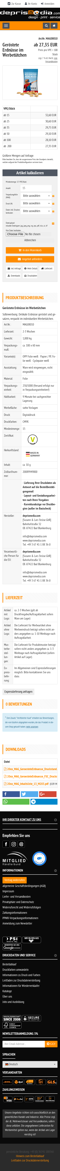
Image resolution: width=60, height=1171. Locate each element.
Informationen (12, 871)
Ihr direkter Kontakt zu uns (21, 820)
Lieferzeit (48, 268)
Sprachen (8, 1055)
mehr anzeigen (32, 726)
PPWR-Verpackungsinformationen (20, 918)
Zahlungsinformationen (14, 913)
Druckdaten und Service (19, 955)
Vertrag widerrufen (14, 880)
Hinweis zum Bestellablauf (30, 1156)
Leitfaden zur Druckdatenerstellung (21, 980)
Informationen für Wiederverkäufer (21, 986)
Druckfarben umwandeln (15, 970)
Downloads (15, 275)
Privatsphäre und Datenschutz (18, 902)
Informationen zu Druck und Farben (21, 975)
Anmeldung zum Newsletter (17, 923)
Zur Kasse (16, 3)
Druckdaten (31, 275)
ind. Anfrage (15, 268)
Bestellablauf (9, 964)
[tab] (30, 872)
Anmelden (49, 3)
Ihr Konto (32, 3)
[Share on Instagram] (13, 844)
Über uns (7, 996)
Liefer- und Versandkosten (16, 896)
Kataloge (7, 991)
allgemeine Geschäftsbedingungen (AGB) (24, 886)
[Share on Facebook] (6, 844)
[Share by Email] (21, 844)
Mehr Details (32, 268)
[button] (11, 794)
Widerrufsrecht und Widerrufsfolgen (21, 907)
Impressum (8, 891)
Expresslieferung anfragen (18, 692)
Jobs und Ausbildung (13, 1002)
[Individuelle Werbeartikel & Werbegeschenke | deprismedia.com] (30, 14)
